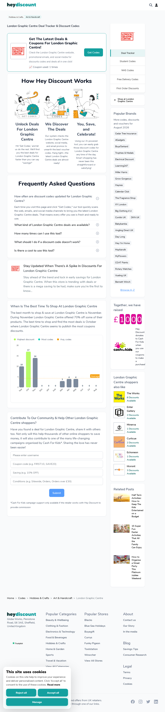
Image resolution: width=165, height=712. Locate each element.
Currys (88, 637)
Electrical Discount (124, 159)
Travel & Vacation (56, 660)
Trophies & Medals (124, 152)
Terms (126, 672)
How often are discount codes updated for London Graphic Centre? (53, 198)
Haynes (119, 185)
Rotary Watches (123, 268)
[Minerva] (119, 428)
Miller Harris (121, 172)
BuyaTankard (121, 146)
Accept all (53, 692)
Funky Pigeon (92, 643)
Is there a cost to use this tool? (34, 250)
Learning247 (121, 165)
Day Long (120, 236)
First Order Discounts (127, 88)
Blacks (88, 620)
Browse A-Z (127, 290)
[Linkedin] (156, 702)
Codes (21, 598)
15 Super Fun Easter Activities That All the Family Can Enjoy (137, 536)
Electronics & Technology (60, 631)
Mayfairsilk (120, 249)
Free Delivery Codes (127, 79)
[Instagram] (140, 702)
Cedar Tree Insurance (125, 133)
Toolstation (91, 649)
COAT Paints (121, 262)
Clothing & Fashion (57, 625)
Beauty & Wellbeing (57, 620)
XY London (120, 204)
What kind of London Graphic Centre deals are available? (52, 225)
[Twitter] (148, 702)
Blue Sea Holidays (94, 625)
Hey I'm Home (122, 243)
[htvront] (119, 469)
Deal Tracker (128, 53)
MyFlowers (120, 255)
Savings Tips (130, 649)
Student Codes (128, 61)
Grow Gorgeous (123, 178)
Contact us (129, 620)
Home (10, 598)
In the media (130, 631)
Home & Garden (55, 649)
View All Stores (93, 660)
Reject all (21, 692)
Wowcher (90, 654)
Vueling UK (120, 275)
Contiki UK (120, 217)
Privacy (127, 678)
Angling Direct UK (124, 230)
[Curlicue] (119, 442)
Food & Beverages (56, 637)
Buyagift (89, 631)
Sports (50, 654)
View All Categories (57, 666)
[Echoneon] (119, 455)
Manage (37, 702)
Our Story (128, 625)
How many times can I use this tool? (38, 233)
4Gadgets (120, 139)
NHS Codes (127, 70)
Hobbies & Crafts (16, 17)
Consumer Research (134, 654)
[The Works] (119, 396)
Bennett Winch (122, 281)
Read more (53, 684)
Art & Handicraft (33, 17)
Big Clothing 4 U (123, 210)
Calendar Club (122, 191)
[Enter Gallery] (119, 412)
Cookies (127, 683)
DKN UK (135, 217)
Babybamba (121, 223)
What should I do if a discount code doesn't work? (47, 242)
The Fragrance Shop (125, 197)
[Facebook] (133, 702)
